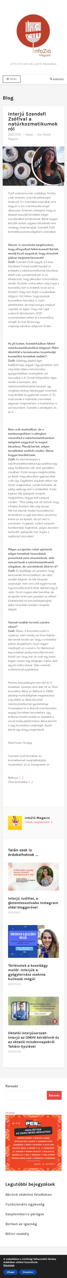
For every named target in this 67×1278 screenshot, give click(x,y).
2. (23, 777)
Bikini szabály (17, 1234)
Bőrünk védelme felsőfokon (28, 1195)
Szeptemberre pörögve (24, 1214)
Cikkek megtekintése (37, 822)
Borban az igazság (21, 1224)
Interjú (29, 134)
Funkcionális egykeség (24, 1204)
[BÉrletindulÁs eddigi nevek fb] (33, 1142)
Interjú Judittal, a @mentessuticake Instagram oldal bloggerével (33, 902)
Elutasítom (28, 1272)
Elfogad (10, 1272)
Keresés (11, 1086)
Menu (13, 78)
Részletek (8, 1265)
